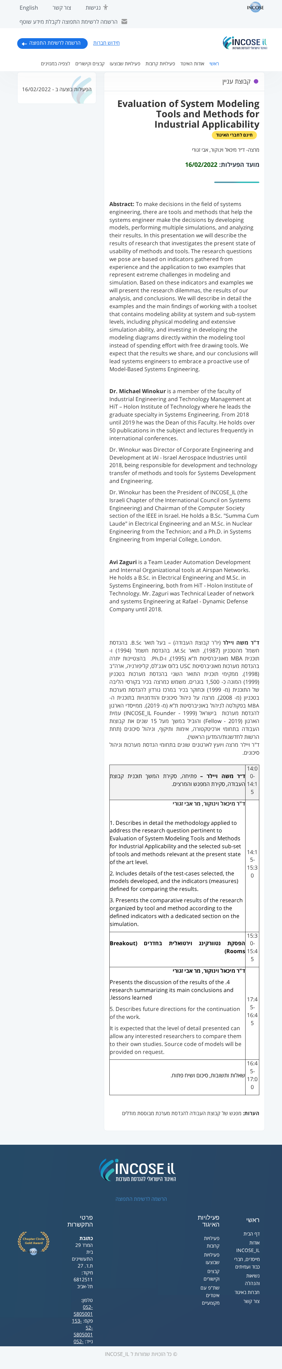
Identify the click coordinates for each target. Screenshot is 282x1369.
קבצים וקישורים (90, 64)
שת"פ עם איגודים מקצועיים (209, 1295)
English (29, 7)
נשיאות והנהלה (252, 1279)
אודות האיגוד (192, 64)
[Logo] (245, 42)
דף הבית (251, 1234)
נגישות (93, 7)
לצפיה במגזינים (55, 64)
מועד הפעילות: (239, 165)
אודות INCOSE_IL (248, 1246)
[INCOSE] (252, 7)
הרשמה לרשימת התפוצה (54, 43)
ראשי (214, 64)
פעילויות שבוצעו (125, 64)
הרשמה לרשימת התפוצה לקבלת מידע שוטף (69, 22)
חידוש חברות (106, 43)
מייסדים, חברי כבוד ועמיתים (247, 1263)
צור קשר (62, 7)
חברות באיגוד (247, 1292)
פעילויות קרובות (160, 64)
